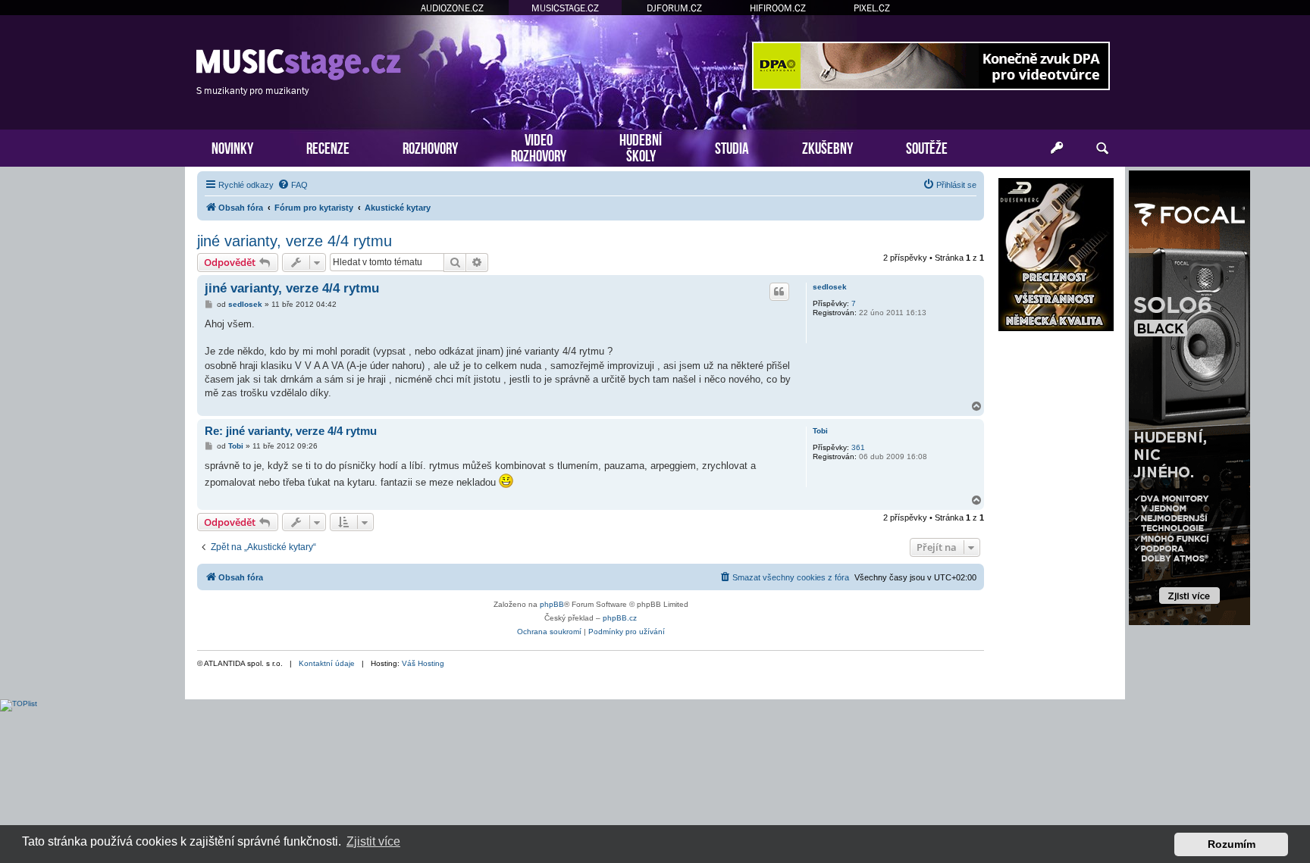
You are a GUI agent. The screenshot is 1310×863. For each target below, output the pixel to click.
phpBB (552, 604)
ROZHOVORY (430, 147)
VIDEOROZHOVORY (538, 146)
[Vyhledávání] (1102, 148)
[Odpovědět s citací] (779, 292)
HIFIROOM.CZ (778, 8)
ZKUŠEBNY (827, 147)
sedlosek (830, 287)
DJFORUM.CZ (674, 8)
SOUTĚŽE (927, 147)
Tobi (820, 431)
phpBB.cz (620, 618)
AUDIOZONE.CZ (452, 8)
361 (858, 447)
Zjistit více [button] (373, 841)
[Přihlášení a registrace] (1057, 148)
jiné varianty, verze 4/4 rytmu (294, 241)
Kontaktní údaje (327, 663)
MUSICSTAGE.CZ (565, 8)
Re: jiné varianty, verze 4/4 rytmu (291, 430)
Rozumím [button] (1231, 844)
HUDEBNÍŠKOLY (640, 146)
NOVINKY (232, 147)
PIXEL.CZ (872, 8)
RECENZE (327, 147)
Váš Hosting (423, 663)
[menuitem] (292, 185)
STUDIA (732, 147)
